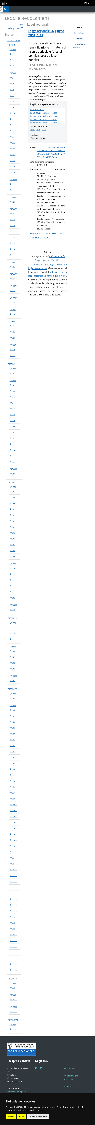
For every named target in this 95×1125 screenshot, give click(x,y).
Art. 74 (12, 592)
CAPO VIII (14, 286)
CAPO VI (13, 262)
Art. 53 (12, 444)
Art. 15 (12, 142)
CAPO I (13, 49)
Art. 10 (12, 113)
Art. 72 (12, 580)
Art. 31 (12, 255)
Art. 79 (12, 639)
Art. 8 (12, 101)
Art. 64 (12, 527)
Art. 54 (12, 450)
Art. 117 (13, 893)
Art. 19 (12, 166)
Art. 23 (12, 202)
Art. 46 (12, 402)
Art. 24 (12, 213)
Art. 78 (12, 633)
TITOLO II (12, 364)
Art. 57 (12, 473)
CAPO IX (13, 297)
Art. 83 (12, 668)
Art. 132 (13, 999)
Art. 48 (12, 414)
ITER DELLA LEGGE (40, 237)
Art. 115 (13, 881)
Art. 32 (12, 267)
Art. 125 (13, 940)
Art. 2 (12, 60)
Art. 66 (12, 538)
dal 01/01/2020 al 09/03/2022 (43, 116)
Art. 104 (13, 816)
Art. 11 (12, 119)
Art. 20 (12, 172)
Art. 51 (12, 432)
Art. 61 (12, 509)
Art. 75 (12, 597)
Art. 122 (13, 922)
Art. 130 (13, 970)
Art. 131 (13, 987)
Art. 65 (12, 532)
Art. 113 (13, 869)
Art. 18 (12, 160)
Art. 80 (12, 651)
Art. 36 (12, 314)
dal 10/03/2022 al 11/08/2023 (43, 113)
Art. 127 (13, 952)
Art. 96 (12, 769)
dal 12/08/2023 (37, 109)
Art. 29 (12, 243)
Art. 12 (12, 125)
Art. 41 (12, 355)
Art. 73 (12, 586)
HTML (32, 129)
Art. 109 (13, 846)
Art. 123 (13, 928)
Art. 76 (12, 609)
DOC (44, 129)
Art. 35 (12, 302)
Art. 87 (12, 716)
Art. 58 (12, 491)
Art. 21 (12, 184)
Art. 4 (12, 77)
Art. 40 (12, 349)
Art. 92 (12, 745)
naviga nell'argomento (15, 26)
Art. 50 (12, 426)
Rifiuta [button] (21, 1116)
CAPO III (13, 179)
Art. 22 (12, 190)
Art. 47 (12, 408)
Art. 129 (13, 964)
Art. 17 (12, 154)
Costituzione (78, 38)
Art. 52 (12, 438)
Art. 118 (13, 899)
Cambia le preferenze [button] (38, 1116)
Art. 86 (12, 710)
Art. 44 (12, 391)
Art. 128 (13, 958)
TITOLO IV (12, 618)
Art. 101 (13, 798)
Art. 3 (12, 66)
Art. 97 (12, 775)
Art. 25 (12, 219)
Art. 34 (12, 290)
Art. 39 (12, 337)
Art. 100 (13, 792)
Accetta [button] (11, 1116)
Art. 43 (12, 385)
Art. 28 (12, 237)
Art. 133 (13, 1011)
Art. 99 (12, 787)
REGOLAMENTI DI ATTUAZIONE (46, 233)
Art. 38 (12, 332)
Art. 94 (12, 757)
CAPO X (13, 309)
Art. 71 (12, 574)
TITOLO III (12, 482)
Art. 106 (13, 828)
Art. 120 (13, 911)
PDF (38, 129)
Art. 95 (12, 763)
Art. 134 (13, 1029)
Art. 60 (12, 503)
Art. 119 (13, 905)
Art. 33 (12, 278)
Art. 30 (12, 249)
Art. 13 (12, 131)
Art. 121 (13, 917)
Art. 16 (12, 148)
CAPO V (13, 209)
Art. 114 (13, 875)
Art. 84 (12, 680)
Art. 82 (12, 662)
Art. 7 (12, 95)
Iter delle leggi (79, 33)
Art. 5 (12, 83)
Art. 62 (12, 515)
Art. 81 (12, 657)
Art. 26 (12, 225)
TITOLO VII (13, 1020)
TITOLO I (12, 45)
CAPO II (13, 73)
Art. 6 (12, 89)
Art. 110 (13, 852)
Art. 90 (12, 733)
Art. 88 (12, 722)
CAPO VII (14, 274)
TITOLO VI (12, 978)
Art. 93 (12, 751)
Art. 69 (12, 556)
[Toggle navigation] (92, 9)
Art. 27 (12, 231)
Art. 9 (12, 107)
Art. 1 (12, 54)
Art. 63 (12, 521)
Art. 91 (12, 739)
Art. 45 (12, 397)
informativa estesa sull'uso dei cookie (24, 1110)
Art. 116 (13, 887)
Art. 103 (13, 810)
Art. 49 (12, 420)
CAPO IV (13, 197)
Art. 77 (12, 627)
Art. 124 (13, 934)
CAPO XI (13, 321)
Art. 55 (12, 456)
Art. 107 (13, 834)
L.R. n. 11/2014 (13, 40)
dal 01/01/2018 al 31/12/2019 (43, 119)
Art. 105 (13, 822)
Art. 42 (12, 373)
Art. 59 (12, 497)
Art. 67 (12, 544)
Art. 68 (12, 550)
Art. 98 (12, 781)
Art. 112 (13, 863)
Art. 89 (12, 727)
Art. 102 (13, 804)
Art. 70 (12, 568)
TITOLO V (12, 689)
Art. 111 (13, 857)
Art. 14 (12, 137)
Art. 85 (12, 698)
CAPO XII (13, 345)
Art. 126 (13, 946)
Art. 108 (13, 840)
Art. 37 (12, 326)
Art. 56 (12, 462)
